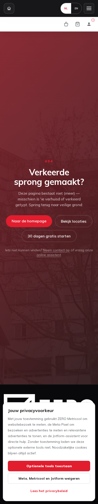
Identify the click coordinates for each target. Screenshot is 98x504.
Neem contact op (56, 250)
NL (66, 8)
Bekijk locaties (73, 221)
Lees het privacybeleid (49, 491)
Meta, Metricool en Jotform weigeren (49, 478)
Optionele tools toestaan (49, 466)
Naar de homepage (29, 221)
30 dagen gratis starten (49, 236)
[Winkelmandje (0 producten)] (77, 24)
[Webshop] (66, 24)
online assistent (49, 255)
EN (76, 8)
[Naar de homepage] (9, 8)
